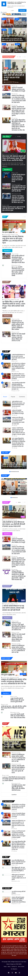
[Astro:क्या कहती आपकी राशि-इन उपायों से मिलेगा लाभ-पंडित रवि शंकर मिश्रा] (2, 712)
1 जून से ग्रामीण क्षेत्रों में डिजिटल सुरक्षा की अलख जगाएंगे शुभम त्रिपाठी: (17, 700)
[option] (14, 35)
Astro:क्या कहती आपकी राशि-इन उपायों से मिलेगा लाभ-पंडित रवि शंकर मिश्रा (17, 716)
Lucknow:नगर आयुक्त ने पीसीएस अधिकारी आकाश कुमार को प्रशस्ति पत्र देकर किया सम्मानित (13, 490)
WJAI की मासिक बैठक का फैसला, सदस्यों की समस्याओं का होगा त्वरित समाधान (18, 862)
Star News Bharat (8, 82)
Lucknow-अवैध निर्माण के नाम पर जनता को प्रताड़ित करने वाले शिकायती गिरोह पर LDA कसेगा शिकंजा (13, 778)
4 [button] (13, 471)
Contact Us (14, 966)
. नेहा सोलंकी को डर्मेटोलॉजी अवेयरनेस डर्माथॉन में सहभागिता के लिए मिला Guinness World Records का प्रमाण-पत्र (18, 386)
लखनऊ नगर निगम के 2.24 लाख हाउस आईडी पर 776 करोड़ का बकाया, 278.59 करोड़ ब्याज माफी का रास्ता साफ (19, 99)
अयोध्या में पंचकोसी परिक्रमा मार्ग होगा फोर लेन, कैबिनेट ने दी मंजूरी (7, 26)
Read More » (7, 169)
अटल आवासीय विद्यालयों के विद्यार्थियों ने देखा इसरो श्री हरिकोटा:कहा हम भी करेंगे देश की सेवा (19, 188)
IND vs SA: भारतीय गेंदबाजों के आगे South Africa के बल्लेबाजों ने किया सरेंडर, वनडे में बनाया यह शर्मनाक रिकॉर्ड (18, 271)
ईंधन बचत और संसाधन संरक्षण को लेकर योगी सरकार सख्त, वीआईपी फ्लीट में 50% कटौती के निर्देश (14, 158)
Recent (5, 396)
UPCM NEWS (18, 964)
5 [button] (14, 471)
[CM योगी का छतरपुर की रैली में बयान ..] (6, 893)
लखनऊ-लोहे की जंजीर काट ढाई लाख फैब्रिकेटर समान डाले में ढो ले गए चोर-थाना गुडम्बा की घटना (18, 769)
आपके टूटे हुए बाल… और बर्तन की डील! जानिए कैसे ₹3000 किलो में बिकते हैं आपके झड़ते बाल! (13, 708)
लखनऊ (4, 29)
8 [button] (18, 471)
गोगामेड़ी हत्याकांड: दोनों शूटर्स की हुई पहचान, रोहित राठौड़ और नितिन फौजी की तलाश (18, 787)
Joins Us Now (21, 966)
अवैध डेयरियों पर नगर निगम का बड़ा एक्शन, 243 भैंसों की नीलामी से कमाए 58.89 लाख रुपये (12, 40)
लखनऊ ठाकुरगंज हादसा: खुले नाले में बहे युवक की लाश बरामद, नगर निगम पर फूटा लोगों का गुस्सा (13, 208)
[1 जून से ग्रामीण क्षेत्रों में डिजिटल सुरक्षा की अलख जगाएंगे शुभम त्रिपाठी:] (2, 696)
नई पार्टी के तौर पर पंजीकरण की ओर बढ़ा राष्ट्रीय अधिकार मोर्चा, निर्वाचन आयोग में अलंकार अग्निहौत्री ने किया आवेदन (18, 325)
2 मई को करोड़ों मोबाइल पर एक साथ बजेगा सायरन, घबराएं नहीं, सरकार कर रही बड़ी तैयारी (18, 178)
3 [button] (12, 471)
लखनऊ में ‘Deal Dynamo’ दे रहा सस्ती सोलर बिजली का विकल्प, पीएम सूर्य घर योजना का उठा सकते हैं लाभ (19, 626)
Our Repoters (14, 969)
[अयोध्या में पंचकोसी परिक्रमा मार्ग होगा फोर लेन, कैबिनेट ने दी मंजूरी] (7, 22)
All (17, 56)
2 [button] (12, 497)
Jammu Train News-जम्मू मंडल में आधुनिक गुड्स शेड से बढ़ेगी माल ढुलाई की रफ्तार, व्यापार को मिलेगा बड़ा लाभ (18, 199)
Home (5, 966)
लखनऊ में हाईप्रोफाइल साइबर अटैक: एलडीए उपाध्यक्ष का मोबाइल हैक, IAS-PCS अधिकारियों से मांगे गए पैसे (19, 649)
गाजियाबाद (17, 44)
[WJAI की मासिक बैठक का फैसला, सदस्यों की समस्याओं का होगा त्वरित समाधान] (6, 862)
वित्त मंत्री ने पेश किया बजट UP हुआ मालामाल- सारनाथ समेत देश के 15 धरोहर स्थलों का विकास (18, 376)
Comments (22, 396)
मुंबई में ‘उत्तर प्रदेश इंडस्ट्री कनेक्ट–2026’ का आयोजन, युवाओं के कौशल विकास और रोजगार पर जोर (18, 337)
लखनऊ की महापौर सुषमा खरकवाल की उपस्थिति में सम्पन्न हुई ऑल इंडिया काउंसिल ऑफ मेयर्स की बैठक (19, 900)
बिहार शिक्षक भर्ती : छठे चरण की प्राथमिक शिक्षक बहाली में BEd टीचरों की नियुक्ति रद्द (18, 869)
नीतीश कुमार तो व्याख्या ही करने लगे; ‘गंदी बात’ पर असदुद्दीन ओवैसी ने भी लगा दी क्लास (19, 877)
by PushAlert (4, 11)
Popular (13, 396)
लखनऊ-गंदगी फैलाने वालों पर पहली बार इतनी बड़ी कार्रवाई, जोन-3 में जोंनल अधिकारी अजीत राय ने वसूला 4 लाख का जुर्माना (18, 111)
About (9, 966)
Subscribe (23, 10)
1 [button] (9, 471)
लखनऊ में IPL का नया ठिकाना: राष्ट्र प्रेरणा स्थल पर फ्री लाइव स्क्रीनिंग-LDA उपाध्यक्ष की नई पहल (13, 240)
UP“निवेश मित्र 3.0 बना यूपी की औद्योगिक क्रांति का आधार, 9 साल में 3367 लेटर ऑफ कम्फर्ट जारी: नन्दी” (13, 305)
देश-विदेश (19, 136)
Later (15, 10)
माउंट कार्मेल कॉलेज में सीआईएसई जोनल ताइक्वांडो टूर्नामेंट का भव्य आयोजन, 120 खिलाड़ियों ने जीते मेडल (18, 259)
